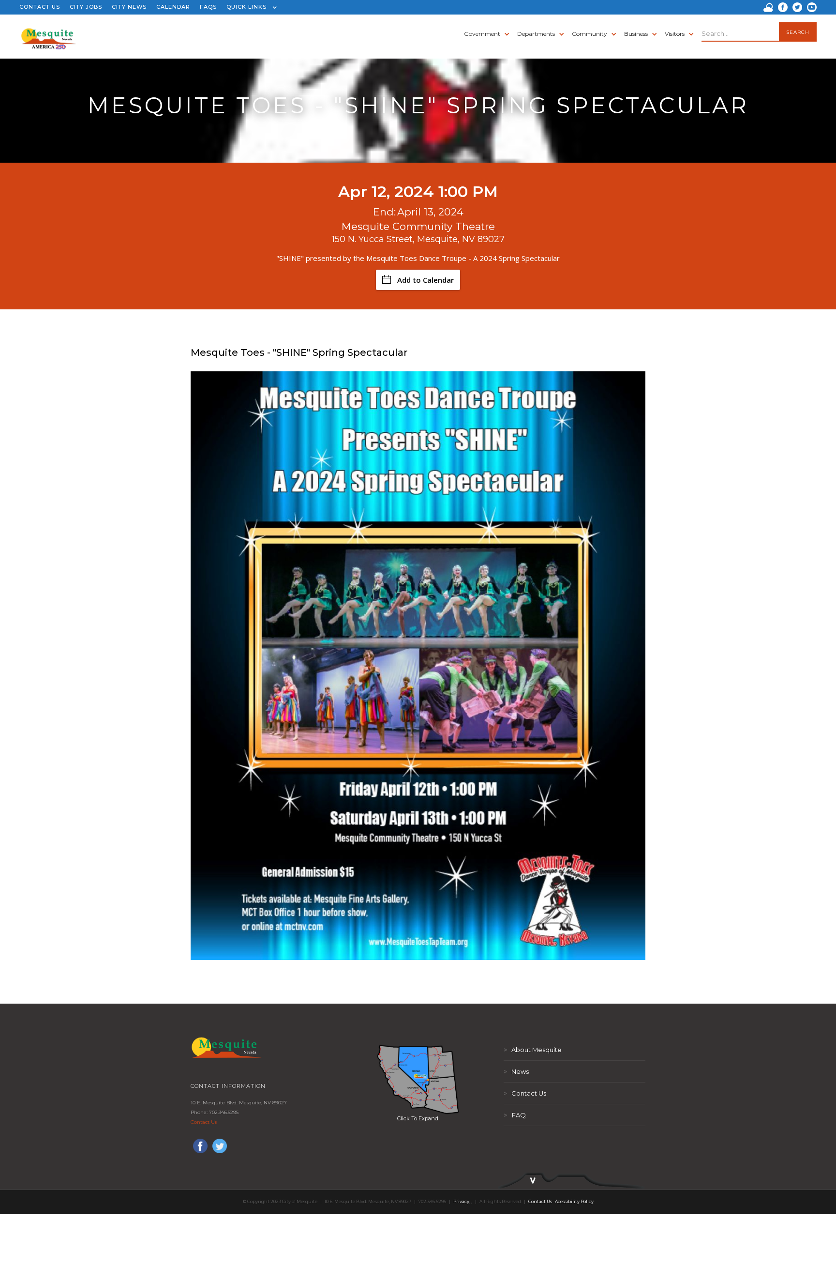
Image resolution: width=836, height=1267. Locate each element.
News (516, 1071)
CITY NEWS (129, 6)
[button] (249, 7)
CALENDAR (173, 6)
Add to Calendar (425, 280)
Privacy (461, 1201)
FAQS (208, 6)
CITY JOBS (86, 6)
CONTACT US (39, 6)
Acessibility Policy (574, 1201)
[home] (48, 34)
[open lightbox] (418, 1079)
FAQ (515, 1115)
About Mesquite (533, 1049)
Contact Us (204, 1122)
